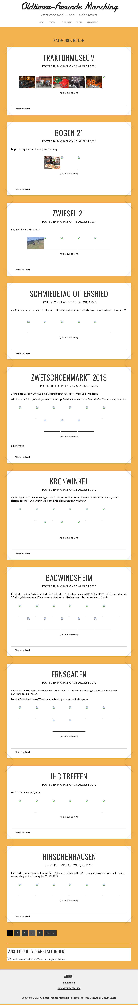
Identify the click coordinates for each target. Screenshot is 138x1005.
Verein (52, 22)
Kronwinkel (69, 481)
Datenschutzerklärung (69, 987)
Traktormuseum (69, 57)
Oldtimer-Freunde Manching (54, 997)
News (41, 22)
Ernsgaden (69, 674)
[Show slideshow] (69, 93)
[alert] (69, 959)
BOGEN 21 (69, 132)
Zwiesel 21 (69, 213)
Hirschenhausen (69, 856)
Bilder (79, 22)
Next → (50, 933)
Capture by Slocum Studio (103, 997)
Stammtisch (93, 22)
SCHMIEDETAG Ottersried (69, 293)
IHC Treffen (69, 776)
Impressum (69, 982)
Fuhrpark (66, 22)
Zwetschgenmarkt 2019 (69, 377)
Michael (63, 66)
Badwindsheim (69, 577)
